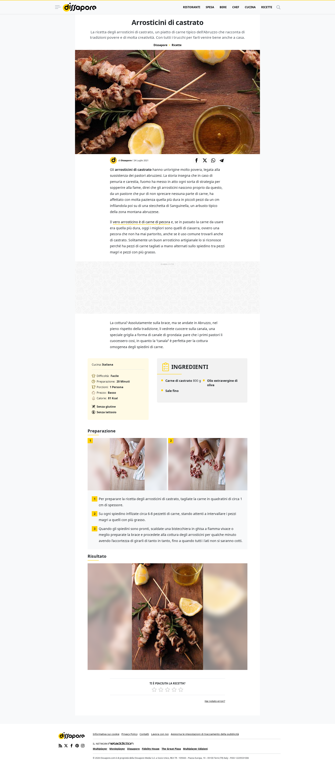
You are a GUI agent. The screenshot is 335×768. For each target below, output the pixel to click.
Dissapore (160, 45)
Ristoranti (191, 7)
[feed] (60, 745)
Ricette (266, 7)
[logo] (79, 7)
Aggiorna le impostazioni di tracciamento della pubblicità (205, 734)
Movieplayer (117, 748)
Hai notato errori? (215, 701)
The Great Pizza (171, 748)
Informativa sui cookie (106, 734)
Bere (223, 7)
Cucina (250, 7)
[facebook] (71, 745)
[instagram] (82, 745)
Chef (235, 7)
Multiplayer (100, 748)
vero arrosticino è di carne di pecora (141, 222)
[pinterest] (77, 745)
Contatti (144, 734)
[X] (66, 745)
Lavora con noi (160, 734)
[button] (196, 160)
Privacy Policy (129, 734)
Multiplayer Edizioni (195, 748)
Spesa (210, 7)
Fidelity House (150, 748)
